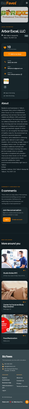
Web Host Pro (18, 402)
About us (19, 378)
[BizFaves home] (9, 3)
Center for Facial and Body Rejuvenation (13, 306)
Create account (17, 219)
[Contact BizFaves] (27, 402)
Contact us (20, 380)
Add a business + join (7, 387)
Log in (7, 219)
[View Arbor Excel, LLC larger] (6, 81)
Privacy (19, 383)
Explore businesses (6, 379)
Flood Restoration (10, 338)
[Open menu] (26, 3)
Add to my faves (15, 54)
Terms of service (22, 386)
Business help (6, 383)
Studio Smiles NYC (10, 273)
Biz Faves (7, 356)
